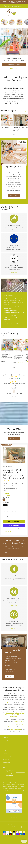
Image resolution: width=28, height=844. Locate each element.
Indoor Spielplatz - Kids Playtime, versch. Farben (6, 352)
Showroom (5, 744)
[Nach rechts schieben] (16, 134)
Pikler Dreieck (4, 127)
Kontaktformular (9, 775)
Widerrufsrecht (22, 837)
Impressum (23, 839)
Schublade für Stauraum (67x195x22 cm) (13, 508)
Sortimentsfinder (6, 741)
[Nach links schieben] (11, 134)
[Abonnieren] (23, 552)
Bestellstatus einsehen (11, 770)
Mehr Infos (9, 676)
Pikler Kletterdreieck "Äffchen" (18, 351)
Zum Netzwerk (13, 272)
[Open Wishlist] (21, 12)
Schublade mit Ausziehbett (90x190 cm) (13, 511)
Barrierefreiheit (6, 759)
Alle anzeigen (24, 111)
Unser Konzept (14, 68)
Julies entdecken (14, 195)
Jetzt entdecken (14, 438)
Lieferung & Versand (7, 753)
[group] (4, 23)
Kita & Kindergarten (7, 756)
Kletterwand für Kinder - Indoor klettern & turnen (18, 129)
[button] (2, 12)
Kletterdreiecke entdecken (14, 64)
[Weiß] (7, 500)
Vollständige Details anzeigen (9, 531)
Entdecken (13, 583)
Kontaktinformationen (15, 841)
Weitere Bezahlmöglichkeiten (14, 528)
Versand (8, 495)
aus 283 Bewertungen (13, 378)
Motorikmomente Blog (7, 747)
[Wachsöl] (4, 500)
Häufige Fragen (6, 750)
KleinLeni (8, 837)
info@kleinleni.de (13, 774)
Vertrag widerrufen (7, 762)
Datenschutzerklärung (8, 839)
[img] (14, 377)
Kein (5, 505)
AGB (14, 839)
